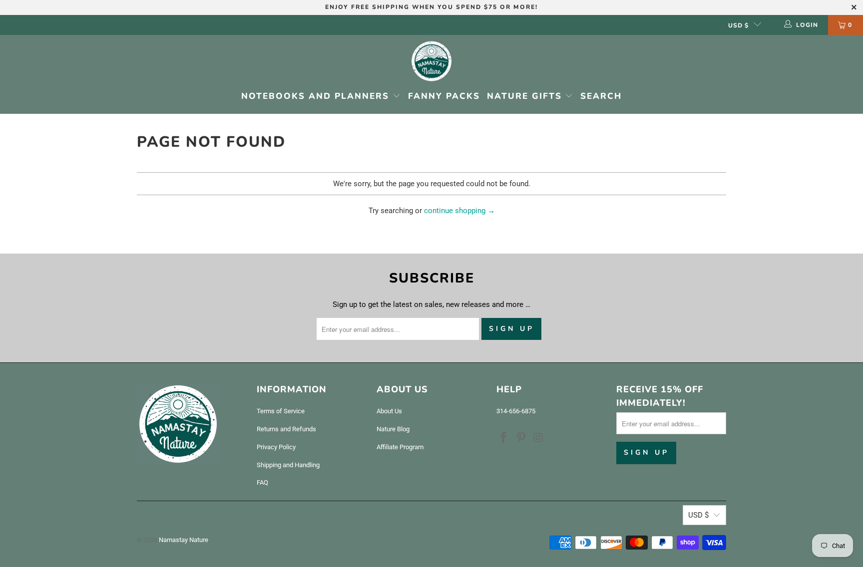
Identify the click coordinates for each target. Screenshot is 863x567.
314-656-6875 (515, 411)
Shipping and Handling (288, 465)
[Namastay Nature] (431, 62)
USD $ (738, 25)
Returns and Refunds (286, 429)
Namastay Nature (183, 540)
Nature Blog (393, 429)
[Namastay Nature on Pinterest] (521, 438)
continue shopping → (459, 210)
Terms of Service (281, 411)
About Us (389, 411)
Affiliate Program (400, 447)
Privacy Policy (276, 447)
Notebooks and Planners (317, 96)
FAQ (262, 482)
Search (601, 96)
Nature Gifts (526, 96)
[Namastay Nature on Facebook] (503, 438)
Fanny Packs (444, 96)
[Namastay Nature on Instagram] (538, 438)
